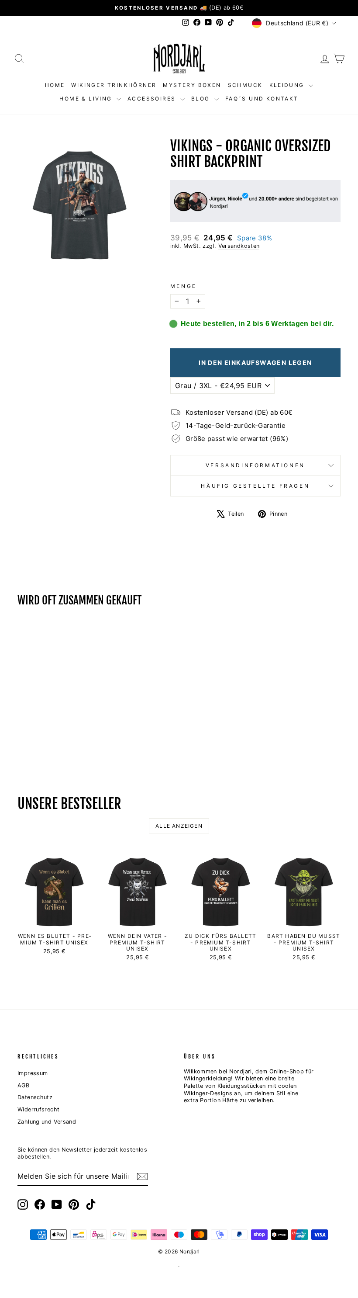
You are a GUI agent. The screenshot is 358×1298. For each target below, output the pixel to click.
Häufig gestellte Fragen (255, 485)
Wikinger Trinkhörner (113, 85)
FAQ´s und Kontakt (262, 98)
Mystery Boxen (192, 85)
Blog (201, 98)
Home (55, 85)
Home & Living (86, 98)
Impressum (32, 1073)
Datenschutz (34, 1097)
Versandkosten (239, 246)
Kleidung (288, 85)
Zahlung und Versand (46, 1121)
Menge (183, 286)
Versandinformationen (255, 465)
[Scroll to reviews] (255, 266)
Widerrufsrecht (38, 1109)
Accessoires (152, 98)
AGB (23, 1085)
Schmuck (245, 85)
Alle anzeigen (179, 826)
